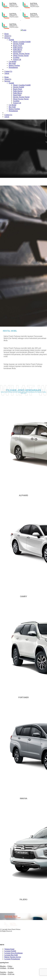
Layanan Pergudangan (12, 959)
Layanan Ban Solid (11, 955)
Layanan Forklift (10, 951)
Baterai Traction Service (12, 957)
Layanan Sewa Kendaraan (13, 953)
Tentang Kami (9, 949)
